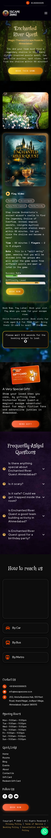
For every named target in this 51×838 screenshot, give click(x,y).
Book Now (15, 291)
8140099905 (37, 2)
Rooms (6, 757)
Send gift (25, 424)
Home (5, 754)
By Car (16, 628)
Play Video (17, 193)
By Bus (16, 642)
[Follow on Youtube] (16, 796)
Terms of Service (34, 824)
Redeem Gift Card (12, 781)
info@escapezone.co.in (20, 691)
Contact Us (8, 773)
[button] (43, 110)
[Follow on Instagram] (10, 796)
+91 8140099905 (17, 686)
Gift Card (7, 777)
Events (6, 765)
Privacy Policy (14, 824)
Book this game (25, 70)
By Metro (18, 657)
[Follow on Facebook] (5, 796)
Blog (5, 761)
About (6, 769)
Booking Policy (11, 827)
